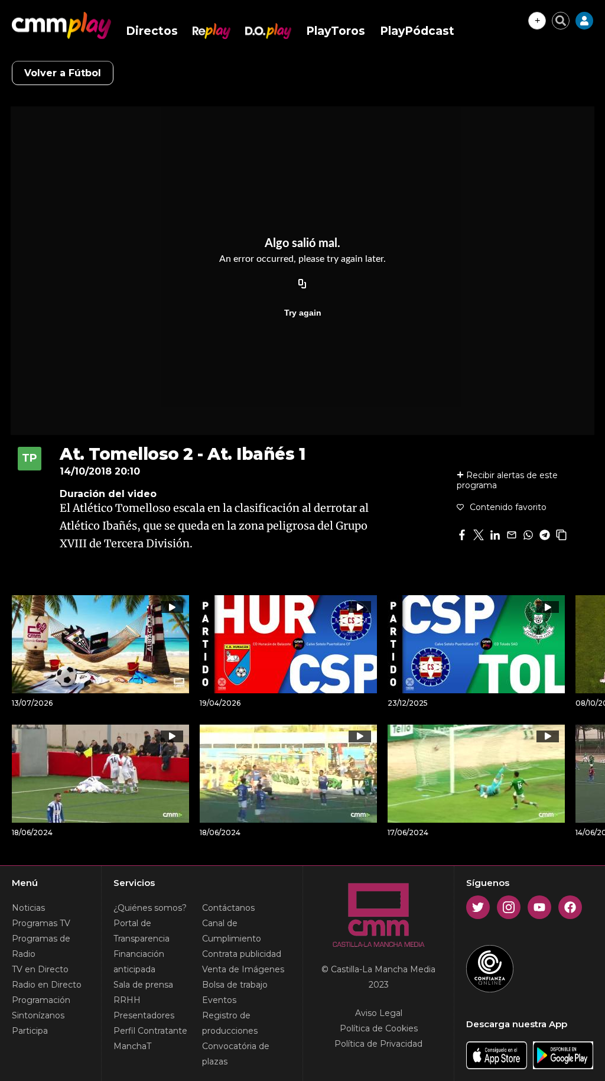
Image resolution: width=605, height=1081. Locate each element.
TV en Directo (40, 969)
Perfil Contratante (150, 1030)
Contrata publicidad (241, 954)
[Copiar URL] (302, 284)
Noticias (28, 908)
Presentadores (143, 1015)
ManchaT (132, 1046)
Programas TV (41, 923)
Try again (302, 312)
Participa (30, 1030)
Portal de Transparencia (141, 931)
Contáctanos (228, 908)
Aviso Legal (378, 1013)
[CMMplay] (61, 25)
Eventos (219, 1000)
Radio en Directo (47, 984)
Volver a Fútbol (62, 73)
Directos (152, 31)
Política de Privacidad (378, 1043)
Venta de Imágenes (243, 969)
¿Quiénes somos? (150, 908)
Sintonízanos (38, 1015)
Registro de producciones (230, 1023)
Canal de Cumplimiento (231, 931)
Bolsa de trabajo (235, 984)
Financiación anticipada (138, 962)
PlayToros (335, 31)
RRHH (127, 1000)
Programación (41, 1000)
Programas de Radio (41, 946)
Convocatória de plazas (235, 1054)
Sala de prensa (143, 984)
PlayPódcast (417, 31)
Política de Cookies (379, 1028)
